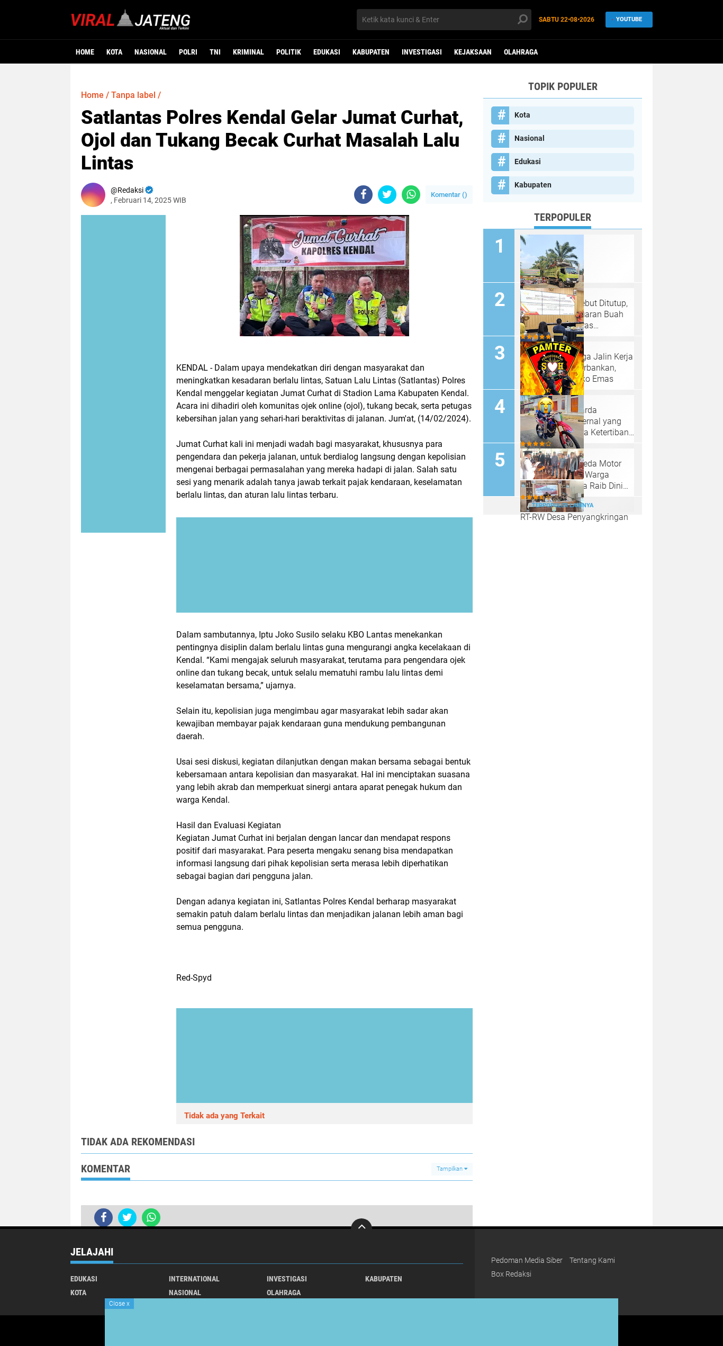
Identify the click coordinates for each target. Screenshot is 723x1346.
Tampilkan (450, 1168)
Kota (114, 52)
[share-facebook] (363, 194)
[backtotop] (361, 1229)
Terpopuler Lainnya (562, 505)
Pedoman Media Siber (527, 1260)
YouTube (629, 19)
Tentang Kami (592, 1260)
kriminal (248, 52)
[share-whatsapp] (411, 194)
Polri (188, 52)
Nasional (150, 52)
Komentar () (449, 195)
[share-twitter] (387, 194)
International (194, 1279)
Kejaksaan (473, 52)
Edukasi (326, 52)
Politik (288, 52)
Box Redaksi (511, 1274)
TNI (215, 52)
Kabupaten (371, 52)
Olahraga (521, 52)
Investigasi (422, 52)
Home (85, 52)
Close (119, 1303)
